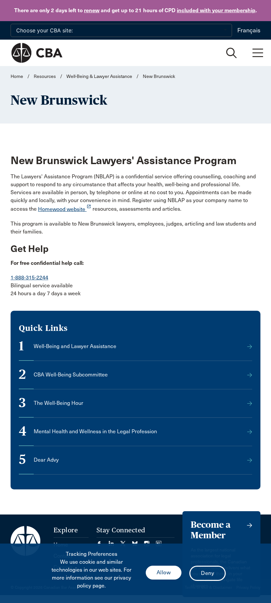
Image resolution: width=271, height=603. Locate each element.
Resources (45, 76)
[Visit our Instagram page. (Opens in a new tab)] (150, 541)
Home (17, 76)
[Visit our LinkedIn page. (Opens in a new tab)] (114, 541)
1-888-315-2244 (29, 277)
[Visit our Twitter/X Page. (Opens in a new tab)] (126, 541)
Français (248, 30)
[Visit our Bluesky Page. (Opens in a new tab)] (138, 541)
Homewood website (64, 209)
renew (91, 10)
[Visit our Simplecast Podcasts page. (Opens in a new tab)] (158, 541)
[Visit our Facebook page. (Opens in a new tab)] (102, 541)
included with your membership (216, 10)
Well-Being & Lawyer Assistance (99, 76)
